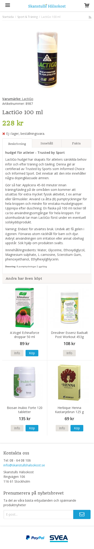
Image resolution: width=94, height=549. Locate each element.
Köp (32, 353)
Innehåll (47, 143)
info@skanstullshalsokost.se (24, 465)
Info (17, 353)
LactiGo (17, 99)
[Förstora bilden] (47, 59)
